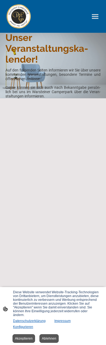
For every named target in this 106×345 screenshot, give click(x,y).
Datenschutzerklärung (29, 321)
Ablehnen (49, 338)
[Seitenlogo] (19, 16)
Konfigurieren (23, 327)
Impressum (62, 321)
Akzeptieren (24, 338)
